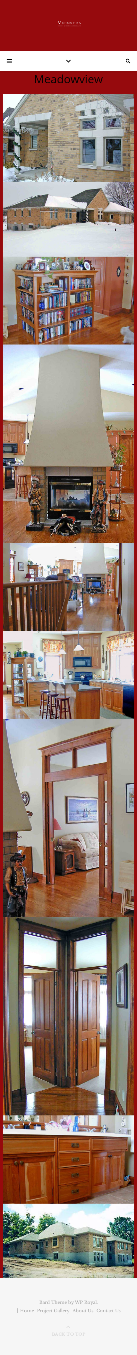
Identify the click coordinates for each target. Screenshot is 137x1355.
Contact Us (108, 1311)
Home (27, 1311)
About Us (82, 1311)
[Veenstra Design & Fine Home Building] (68, 24)
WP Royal (86, 1302)
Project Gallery (53, 1311)
